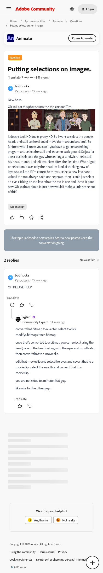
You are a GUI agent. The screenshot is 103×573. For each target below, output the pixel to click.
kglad (26, 317)
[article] (51, 291)
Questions (76, 21)
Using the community (23, 552)
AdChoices (20, 567)
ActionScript (17, 206)
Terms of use (47, 552)
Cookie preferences (21, 559)
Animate (58, 21)
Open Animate (82, 38)
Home (13, 21)
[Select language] (72, 9)
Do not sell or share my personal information (63, 559)
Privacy (62, 552)
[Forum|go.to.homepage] (35, 9)
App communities (35, 21)
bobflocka (22, 86)
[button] (8, 10)
